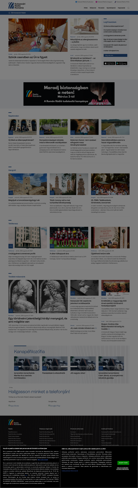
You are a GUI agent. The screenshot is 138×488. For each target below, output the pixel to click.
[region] (69, 467)
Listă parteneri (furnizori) (70, 471)
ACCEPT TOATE (123, 462)
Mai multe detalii (43, 459)
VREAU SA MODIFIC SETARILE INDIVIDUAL (122, 468)
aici (26, 475)
